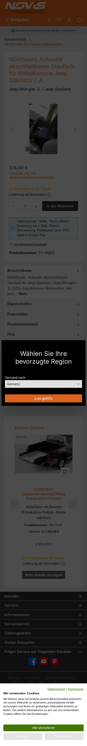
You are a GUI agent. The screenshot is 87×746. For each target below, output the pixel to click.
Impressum (76, 689)
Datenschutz (56, 689)
